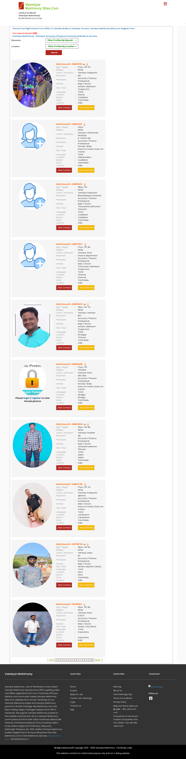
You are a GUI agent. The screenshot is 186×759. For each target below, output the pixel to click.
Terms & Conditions (122, 698)
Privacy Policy (119, 702)
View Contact (64, 107)
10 (92, 660)
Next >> (99, 660)
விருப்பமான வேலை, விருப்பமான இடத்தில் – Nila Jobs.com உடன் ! (125, 709)
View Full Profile (86, 107)
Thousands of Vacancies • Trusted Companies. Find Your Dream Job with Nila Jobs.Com (126, 721)
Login (72, 702)
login (27, 398)
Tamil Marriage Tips (122, 694)
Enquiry (73, 690)
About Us (117, 690)
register (36, 398)
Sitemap (117, 686)
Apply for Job (76, 694)
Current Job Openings (81, 698)
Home (73, 686)
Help (72, 709)
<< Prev (51, 660)
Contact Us (75, 705)
